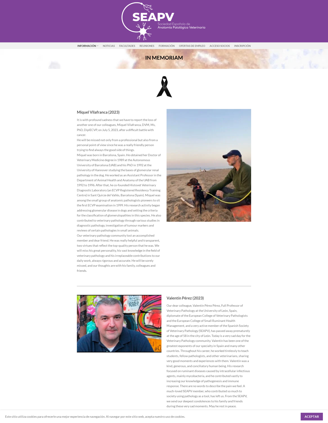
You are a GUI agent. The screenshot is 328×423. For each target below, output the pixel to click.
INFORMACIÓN (86, 45)
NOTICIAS (109, 45)
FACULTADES (127, 45)
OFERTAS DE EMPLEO (192, 45)
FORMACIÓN (167, 45)
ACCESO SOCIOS (220, 45)
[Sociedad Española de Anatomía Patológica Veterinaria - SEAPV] (164, 21)
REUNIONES (147, 45)
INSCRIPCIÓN (242, 45)
